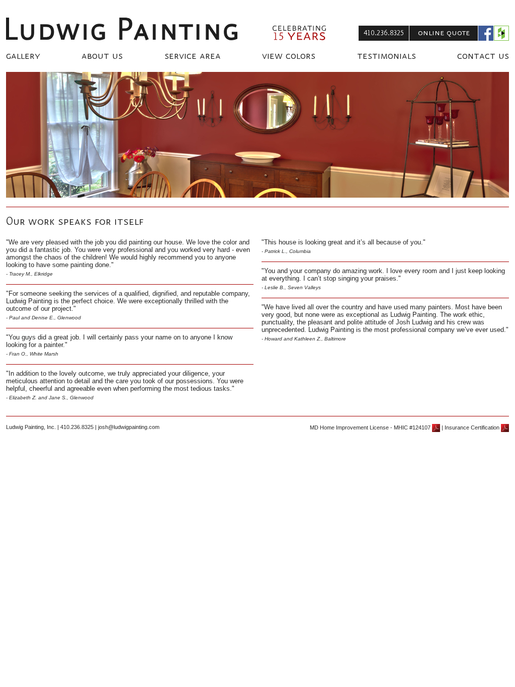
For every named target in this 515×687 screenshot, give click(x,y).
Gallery (23, 56)
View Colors (288, 56)
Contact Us (483, 56)
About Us (102, 56)
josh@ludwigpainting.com (128, 427)
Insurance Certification (473, 427)
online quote (444, 33)
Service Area (192, 56)
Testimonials (386, 56)
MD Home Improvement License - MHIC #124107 (371, 427)
